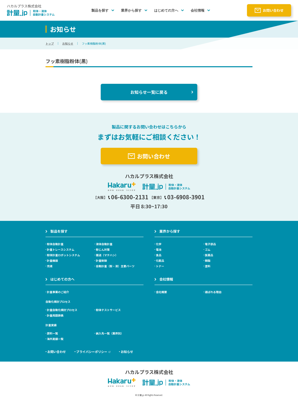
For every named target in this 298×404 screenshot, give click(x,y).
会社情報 (198, 10)
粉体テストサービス (108, 310)
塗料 (207, 266)
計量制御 (101, 260)
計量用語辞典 (55, 315)
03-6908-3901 (186, 197)
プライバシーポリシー (91, 351)
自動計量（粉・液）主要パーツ (115, 266)
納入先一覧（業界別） (109, 333)
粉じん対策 (103, 249)
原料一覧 (52, 333)
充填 (49, 266)
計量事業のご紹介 (58, 292)
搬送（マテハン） (107, 255)
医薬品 (209, 255)
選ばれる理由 (213, 292)
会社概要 (161, 292)
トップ (50, 43)
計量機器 (52, 260)
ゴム (207, 249)
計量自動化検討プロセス (62, 310)
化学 (158, 244)
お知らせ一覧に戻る (149, 92)
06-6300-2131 (129, 197)
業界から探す (131, 10)
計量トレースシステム (60, 249)
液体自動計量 (104, 244)
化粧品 (160, 260)
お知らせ (67, 43)
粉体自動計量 (55, 244)
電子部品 (210, 244)
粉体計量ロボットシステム (63, 255)
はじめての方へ (166, 10)
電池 (158, 249)
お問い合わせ (273, 10)
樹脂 (207, 260)
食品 (158, 255)
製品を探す (100, 10)
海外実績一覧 (55, 339)
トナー (160, 266)
